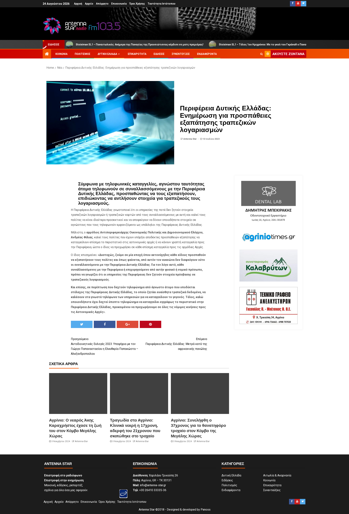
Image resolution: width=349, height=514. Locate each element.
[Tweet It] (82, 324)
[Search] (261, 53)
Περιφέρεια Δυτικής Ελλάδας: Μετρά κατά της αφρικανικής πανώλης (176, 344)
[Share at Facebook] (104, 324)
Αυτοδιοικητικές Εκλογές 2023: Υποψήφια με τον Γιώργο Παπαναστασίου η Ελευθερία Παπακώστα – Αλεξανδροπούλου (104, 346)
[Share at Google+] (127, 324)
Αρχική (78, 3)
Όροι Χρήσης (137, 3)
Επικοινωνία (119, 3)
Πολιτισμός (82, 53)
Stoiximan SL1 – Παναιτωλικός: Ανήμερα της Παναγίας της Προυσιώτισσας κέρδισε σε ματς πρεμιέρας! (118, 44)
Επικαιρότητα (137, 53)
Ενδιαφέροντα (207, 53)
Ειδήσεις (159, 53)
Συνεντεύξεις (181, 53)
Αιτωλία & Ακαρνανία (277, 475)
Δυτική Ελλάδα (107, 53)
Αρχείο (89, 3)
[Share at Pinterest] (150, 324)
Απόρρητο (102, 3)
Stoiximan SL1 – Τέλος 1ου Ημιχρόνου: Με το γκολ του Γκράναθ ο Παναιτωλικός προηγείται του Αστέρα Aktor (265, 44)
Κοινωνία (61, 53)
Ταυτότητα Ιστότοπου (161, 3)
